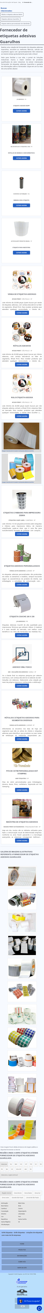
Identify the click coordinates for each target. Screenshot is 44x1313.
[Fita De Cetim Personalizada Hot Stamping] (22, 766)
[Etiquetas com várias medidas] (22, 1037)
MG (16, 1164)
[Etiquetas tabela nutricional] (22, 876)
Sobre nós (22, 1262)
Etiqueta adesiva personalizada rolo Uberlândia (15, 24)
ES (21, 1164)
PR (31, 1164)
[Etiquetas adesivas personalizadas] (22, 561)
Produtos (22, 1250)
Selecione (4, 1164)
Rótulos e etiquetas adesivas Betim (11, 14)
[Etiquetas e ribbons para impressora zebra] (22, 508)
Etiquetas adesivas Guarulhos (10, 19)
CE (12, 1169)
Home (22, 1244)
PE (2, 1169)
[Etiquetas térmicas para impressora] (22, 968)
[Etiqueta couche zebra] (22, 1014)
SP (26, 1164)
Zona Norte (17, 1193)
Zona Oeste (28, 1193)
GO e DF (18, 1169)
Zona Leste (5, 1198)
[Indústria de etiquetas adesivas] (22, 817)
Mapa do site (22, 1268)
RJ (10, 1164)
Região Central (6, 1193)
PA (31, 1169)
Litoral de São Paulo (32, 1198)
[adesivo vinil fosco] (22, 662)
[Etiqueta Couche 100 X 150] (22, 612)
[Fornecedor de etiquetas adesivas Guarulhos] (21, 436)
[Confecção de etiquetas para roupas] (22, 991)
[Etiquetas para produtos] (22, 899)
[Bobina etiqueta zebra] (22, 922)
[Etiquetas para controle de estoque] (22, 1106)
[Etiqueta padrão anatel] (22, 1083)
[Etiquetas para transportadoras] (22, 1060)
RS (41, 1164)
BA (7, 1169)
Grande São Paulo (17, 1198)
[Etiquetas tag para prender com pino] (22, 945)
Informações (22, 1256)
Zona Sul (37, 1193)
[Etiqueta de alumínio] (22, 1129)
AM (26, 1169)
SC (36, 1164)
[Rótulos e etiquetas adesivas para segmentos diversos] (22, 713)
